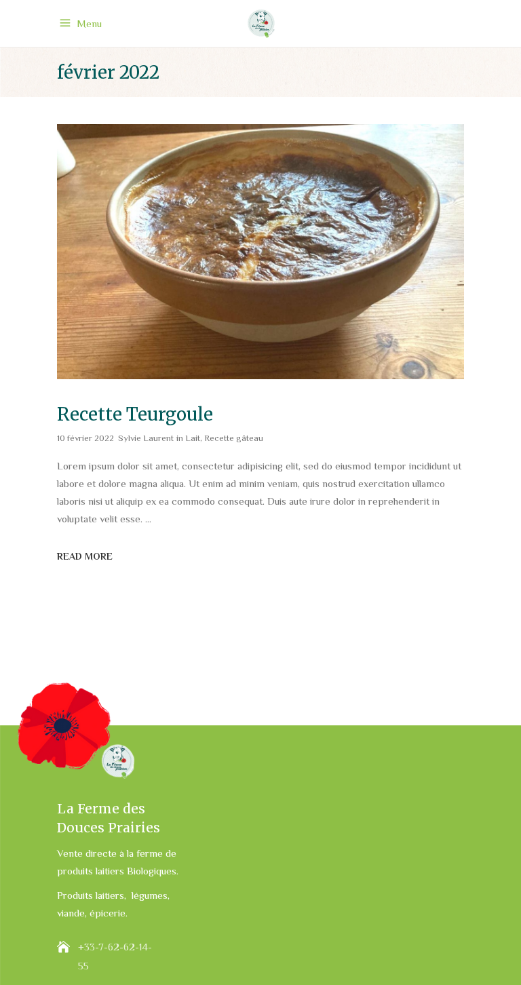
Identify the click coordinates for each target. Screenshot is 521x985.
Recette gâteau (233, 438)
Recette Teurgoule (135, 414)
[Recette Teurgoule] (260, 251)
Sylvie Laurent (146, 438)
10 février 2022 (85, 438)
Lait (192, 438)
